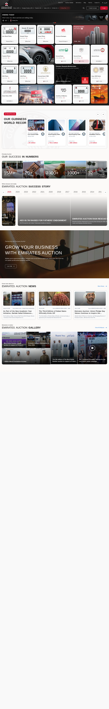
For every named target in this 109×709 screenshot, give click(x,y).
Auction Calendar (69, 2)
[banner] (54, 19)
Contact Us (97, 2)
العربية (105, 2)
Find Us (90, 2)
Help (85, 2)
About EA (60, 2)
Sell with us (78, 2)
